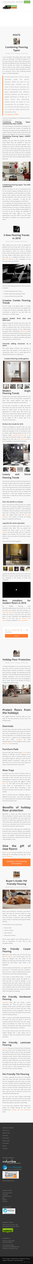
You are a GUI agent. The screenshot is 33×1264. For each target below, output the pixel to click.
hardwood (5, 612)
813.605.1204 (7, 259)
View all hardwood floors (8, 1180)
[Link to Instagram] (29, 1262)
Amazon (25, 752)
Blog (3, 1198)
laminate (11, 612)
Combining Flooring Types (16, 48)
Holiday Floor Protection (16, 659)
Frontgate (19, 739)
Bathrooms (23, 331)
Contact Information (7, 1192)
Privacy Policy (10, 1260)
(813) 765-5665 (19, 2)
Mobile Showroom (6, 1196)
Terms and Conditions (18, 1260)
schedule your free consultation (21, 1109)
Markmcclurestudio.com (19, 435)
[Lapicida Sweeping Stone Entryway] (16, 569)
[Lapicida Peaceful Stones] (28, 569)
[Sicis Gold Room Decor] (16, 554)
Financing (4, 1201)
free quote (8, 852)
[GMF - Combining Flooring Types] (16, 41)
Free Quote (5, 1194)
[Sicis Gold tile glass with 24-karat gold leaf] (11, 569)
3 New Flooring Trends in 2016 (16, 236)
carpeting (9, 956)
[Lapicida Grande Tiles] (22, 569)
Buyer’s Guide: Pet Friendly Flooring (16, 882)
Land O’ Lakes (5, 1138)
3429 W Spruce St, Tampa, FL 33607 (10, 1226)
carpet (21, 968)
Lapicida (4, 532)
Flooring (18, 53)
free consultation (23, 620)
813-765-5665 (9, 1242)
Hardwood (5, 1002)
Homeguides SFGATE (12, 114)
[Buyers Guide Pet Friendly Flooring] (16, 875)
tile (25, 415)
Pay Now (4, 1199)
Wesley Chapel (5, 1140)
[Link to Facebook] (22, 1262)
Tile (3, 1077)
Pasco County (5, 1130)
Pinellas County (6, 1133)
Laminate (5, 1048)
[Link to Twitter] (24, 1262)
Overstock (7, 743)
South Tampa (5, 1143)
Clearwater (5, 1148)
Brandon (4, 1146)
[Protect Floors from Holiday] (16, 653)
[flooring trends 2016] (16, 229)
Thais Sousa (25, 53)
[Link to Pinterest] (27, 1262)
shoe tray (5, 783)
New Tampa (5, 1135)
